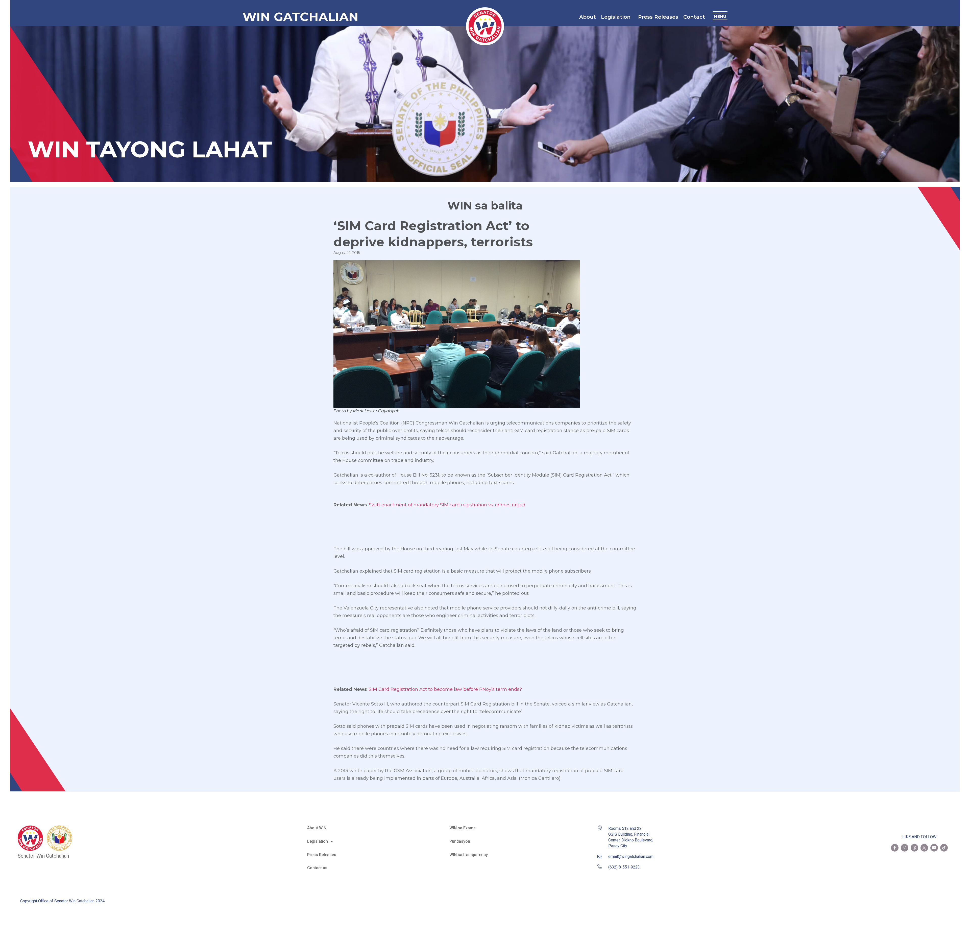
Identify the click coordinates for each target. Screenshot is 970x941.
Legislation (615, 17)
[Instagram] (904, 848)
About (587, 17)
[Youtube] (934, 848)
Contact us (317, 867)
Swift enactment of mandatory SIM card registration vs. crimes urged (447, 505)
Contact (694, 17)
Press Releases (658, 17)
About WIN (316, 828)
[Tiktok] (944, 848)
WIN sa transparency (468, 854)
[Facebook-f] (895, 848)
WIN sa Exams (462, 828)
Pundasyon (459, 841)
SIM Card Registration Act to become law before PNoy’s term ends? (445, 689)
